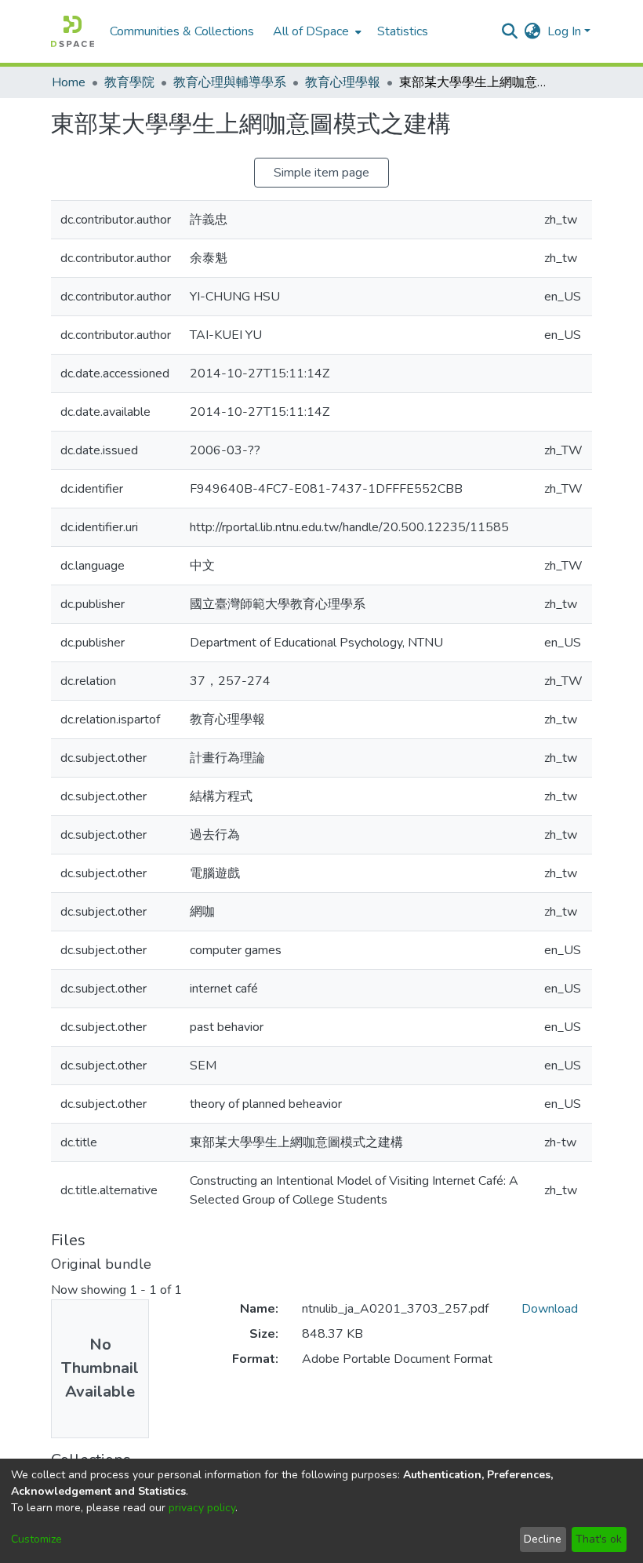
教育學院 (129, 82)
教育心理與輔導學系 (229, 82)
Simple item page (321, 172)
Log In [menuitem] (564, 31)
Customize (36, 1539)
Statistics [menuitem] (402, 31)
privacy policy (202, 1507)
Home (68, 82)
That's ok (599, 1539)
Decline (542, 1539)
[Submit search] (510, 31)
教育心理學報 (342, 82)
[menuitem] (315, 31)
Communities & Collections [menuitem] (182, 31)
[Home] (72, 31)
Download (549, 1308)
